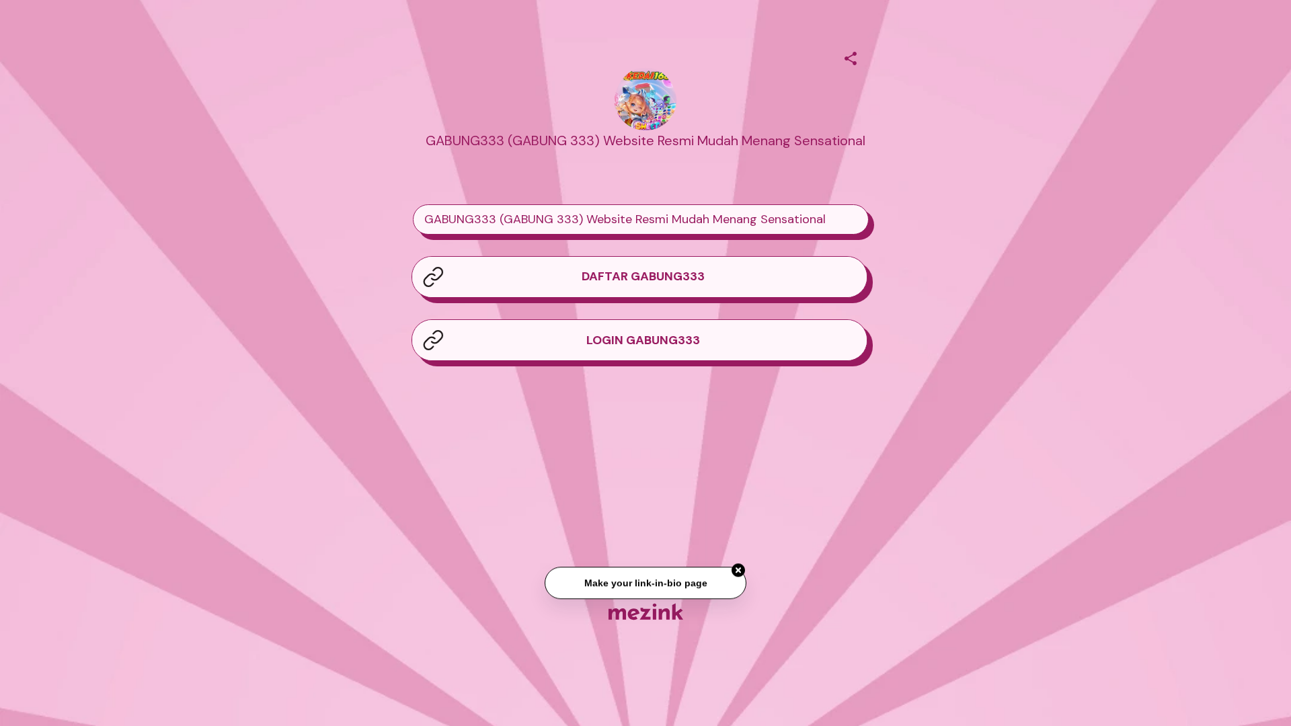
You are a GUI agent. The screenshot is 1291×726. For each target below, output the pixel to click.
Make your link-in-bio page (645, 584)
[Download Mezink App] (646, 611)
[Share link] (851, 56)
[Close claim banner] (738, 571)
